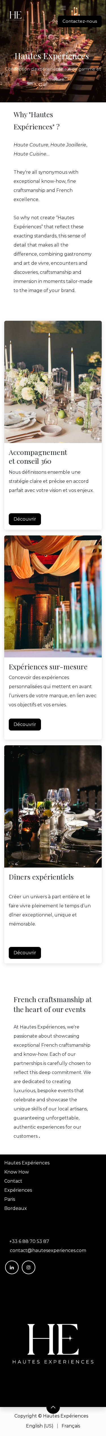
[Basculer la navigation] (63, 7)
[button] (53, 1407)
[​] (53, 1344)
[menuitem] (39, 1426)
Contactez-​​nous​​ (79, 21)
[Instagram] (28, 1267)
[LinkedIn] (12, 1267)
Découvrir (25, 519)
